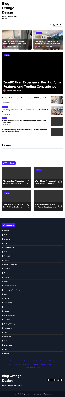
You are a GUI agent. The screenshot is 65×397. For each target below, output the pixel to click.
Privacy (6, 361)
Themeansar (47, 394)
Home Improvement (10, 285)
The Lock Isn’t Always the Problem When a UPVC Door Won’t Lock (14, 43)
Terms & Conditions (14, 364)
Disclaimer (13, 361)
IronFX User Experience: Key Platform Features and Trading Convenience (13, 207)
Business (6, 230)
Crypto (6, 243)
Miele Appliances (9, 315)
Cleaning (7, 239)
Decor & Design (9, 247)
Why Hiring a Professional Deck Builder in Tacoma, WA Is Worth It (47, 43)
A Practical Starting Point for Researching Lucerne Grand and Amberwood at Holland (45, 208)
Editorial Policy (26, 364)
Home (20, 361)
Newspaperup (37, 394)
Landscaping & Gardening (12, 290)
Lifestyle (6, 298)
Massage (6, 311)
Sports (6, 349)
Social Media (8, 345)
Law (5, 294)
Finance (7, 55)
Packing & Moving (9, 324)
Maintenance (8, 307)
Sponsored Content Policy (32, 367)
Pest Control (8, 328)
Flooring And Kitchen (10, 264)
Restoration (7, 341)
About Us (35, 361)
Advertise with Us (54, 361)
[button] (61, 74)
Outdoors (7, 319)
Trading (6, 353)
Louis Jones (9, 46)
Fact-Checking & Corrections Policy (44, 364)
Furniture (7, 269)
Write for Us (43, 361)
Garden (6, 277)
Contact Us (27, 361)
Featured (38, 33)
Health (6, 281)
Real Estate (7, 336)
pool (5, 332)
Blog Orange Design (8, 7)
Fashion (6, 252)
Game (6, 273)
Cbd (5, 235)
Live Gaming (8, 302)
